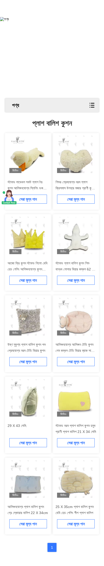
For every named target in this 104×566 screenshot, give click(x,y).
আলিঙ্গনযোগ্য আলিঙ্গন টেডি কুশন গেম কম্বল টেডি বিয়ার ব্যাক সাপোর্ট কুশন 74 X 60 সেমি (76, 351)
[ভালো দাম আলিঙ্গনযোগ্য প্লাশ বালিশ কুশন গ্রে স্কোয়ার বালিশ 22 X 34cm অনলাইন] (28, 479)
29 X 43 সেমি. (17, 426)
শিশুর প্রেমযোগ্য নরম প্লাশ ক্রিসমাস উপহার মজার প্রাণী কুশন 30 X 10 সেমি (75, 188)
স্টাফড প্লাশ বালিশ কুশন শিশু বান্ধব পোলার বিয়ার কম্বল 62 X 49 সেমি (75, 269)
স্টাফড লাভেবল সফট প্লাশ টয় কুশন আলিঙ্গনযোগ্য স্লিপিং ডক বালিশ (25, 188)
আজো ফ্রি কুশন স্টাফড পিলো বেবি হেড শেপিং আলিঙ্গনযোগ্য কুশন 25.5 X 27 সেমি (27, 269)
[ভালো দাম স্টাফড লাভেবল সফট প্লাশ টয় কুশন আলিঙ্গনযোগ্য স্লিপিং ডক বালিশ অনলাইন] (28, 154)
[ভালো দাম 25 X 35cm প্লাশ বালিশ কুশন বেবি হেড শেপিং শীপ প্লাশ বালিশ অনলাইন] (76, 479)
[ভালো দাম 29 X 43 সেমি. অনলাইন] (28, 398)
